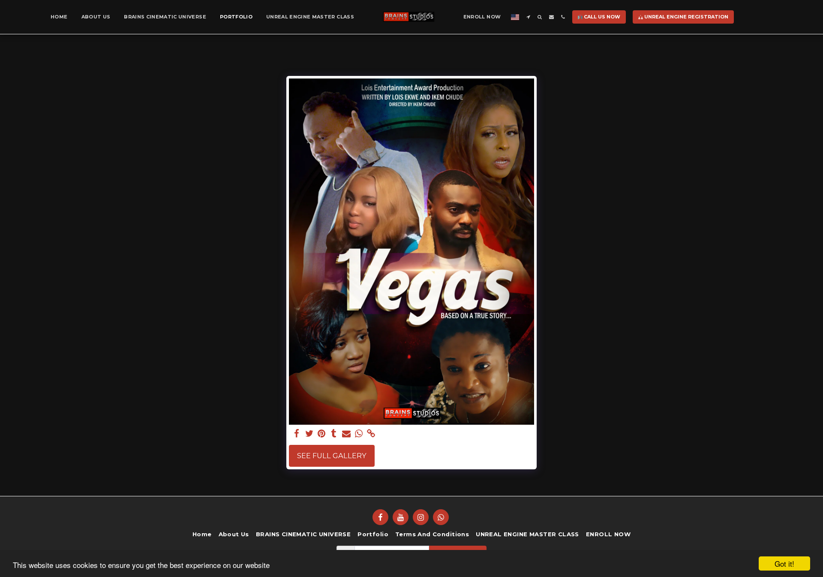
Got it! (784, 563)
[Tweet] (309, 433)
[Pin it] (321, 433)
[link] (370, 433)
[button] (528, 17)
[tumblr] (334, 433)
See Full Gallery (331, 455)
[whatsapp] (358, 433)
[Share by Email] (346, 433)
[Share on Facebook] (296, 433)
